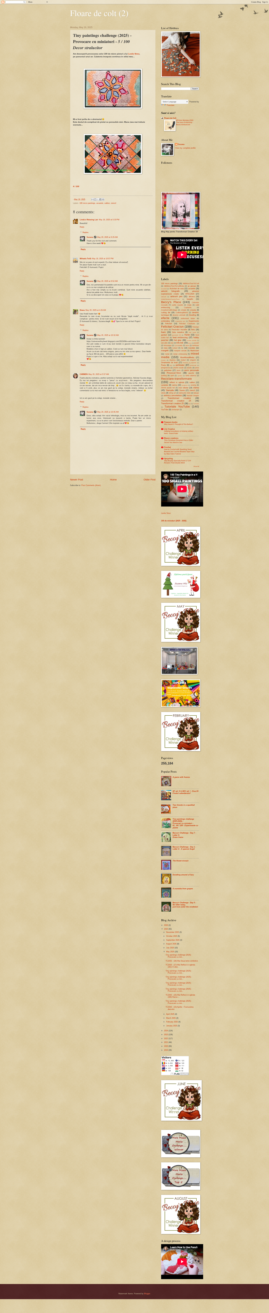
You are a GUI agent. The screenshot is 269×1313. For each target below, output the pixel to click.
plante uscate (178, 368)
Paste (163, 365)
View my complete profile (185, 148)
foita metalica (178, 332)
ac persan (192, 286)
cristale (183, 310)
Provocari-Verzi (174, 373)
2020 (166, 1046)
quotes (180, 375)
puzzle (191, 373)
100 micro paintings (87, 203)
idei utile (164, 343)
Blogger (147, 1294)
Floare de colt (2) (99, 12)
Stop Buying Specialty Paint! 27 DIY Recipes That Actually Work (177, 462)
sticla (163, 393)
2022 (166, 1038)
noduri (183, 360)
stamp (196, 387)
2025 (166, 929)
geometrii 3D (176, 335)
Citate (189, 305)
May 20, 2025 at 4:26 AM (95, 310)
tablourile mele (185, 393)
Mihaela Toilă (85, 259)
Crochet (167, 447)
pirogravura (165, 368)
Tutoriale (196, 403)
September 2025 (173, 940)
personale (193, 365)
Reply (82, 227)
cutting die (165, 312)
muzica (172, 360)
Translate (170, 105)
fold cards (192, 332)
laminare (195, 345)
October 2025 (172, 936)
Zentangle (175, 409)
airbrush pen (176, 296)
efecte (165, 318)
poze (178, 370)
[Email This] (92, 199)
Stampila (170, 390)
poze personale (191, 370)
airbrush (163, 296)
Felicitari (168, 324)
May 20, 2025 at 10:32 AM (108, 335)
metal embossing (180, 354)
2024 (166, 1031)
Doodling (192, 315)
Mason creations (171, 438)
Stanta (182, 390)
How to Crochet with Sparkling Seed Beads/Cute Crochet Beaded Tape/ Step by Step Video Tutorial (179, 451)
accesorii (164, 288)
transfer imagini (193, 395)
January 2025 (172, 1026)
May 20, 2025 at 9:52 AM (107, 281)
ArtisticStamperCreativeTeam (170, 299)
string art (172, 393)
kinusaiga (167, 345)
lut (182, 348)
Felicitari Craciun (172, 326)
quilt (172, 375)
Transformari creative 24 (176, 401)
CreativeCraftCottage (169, 310)
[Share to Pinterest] (103, 199)
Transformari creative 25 (172, 403)
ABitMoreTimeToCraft (191, 283)
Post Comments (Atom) (91, 485)
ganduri (164, 335)
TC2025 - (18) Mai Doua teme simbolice (182, 961)
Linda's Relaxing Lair (89, 220)
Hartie (187, 335)
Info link (179, 343)
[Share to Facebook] (100, 199)
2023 (166, 1034)
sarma (174, 385)
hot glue (177, 340)
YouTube (164, 409)
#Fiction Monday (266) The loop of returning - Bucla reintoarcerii (184, 122)
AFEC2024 (189, 294)
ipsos (190, 343)
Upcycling (168, 459)
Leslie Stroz (133, 54)
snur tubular (183, 388)
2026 (166, 925)
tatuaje (196, 393)
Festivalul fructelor (179, 330)
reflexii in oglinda (177, 382)
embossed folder (188, 318)
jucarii (196, 343)
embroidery (165, 321)
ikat (172, 343)
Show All (196, 466)
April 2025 (170, 1014)
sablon (107, 203)
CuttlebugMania (182, 312)
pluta (197, 368)
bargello (190, 299)
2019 (166, 1050)
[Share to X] (97, 199)
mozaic (163, 360)
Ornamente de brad (169, 362)
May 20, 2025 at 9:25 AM (107, 237)
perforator (180, 365)
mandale (191, 348)
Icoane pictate (191, 340)
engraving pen (180, 321)
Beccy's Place (171, 302)
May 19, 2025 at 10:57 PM (102, 259)
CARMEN (84, 374)
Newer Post (76, 479)
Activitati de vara (177, 288)
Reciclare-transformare (176, 378)
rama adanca (190, 375)
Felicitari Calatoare (187, 323)
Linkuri (175, 348)
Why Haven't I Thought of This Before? (178, 424)
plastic (189, 368)
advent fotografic (170, 291)
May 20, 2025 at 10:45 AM (108, 412)
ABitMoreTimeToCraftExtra (174, 286)
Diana (82, 310)
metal (167, 354)
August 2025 (171, 944)
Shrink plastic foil (168, 388)
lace (187, 345)
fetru (193, 330)
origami (193, 360)
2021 (166, 1042)
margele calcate (180, 350)
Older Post (150, 479)
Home (113, 479)
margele (165, 350)
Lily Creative (169, 429)
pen (171, 365)
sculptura (185, 385)
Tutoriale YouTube (177, 406)
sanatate (164, 385)
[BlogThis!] (95, 199)
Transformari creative (179, 398)
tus (190, 403)
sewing (193, 385)
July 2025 (170, 948)
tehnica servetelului (173, 395)
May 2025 (170, 952)
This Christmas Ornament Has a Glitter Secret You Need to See (178, 441)
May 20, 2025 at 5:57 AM (98, 374)
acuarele (99, 203)
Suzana (90, 237)
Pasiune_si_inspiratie (189, 362)
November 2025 (172, 932)
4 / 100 (76, 186)
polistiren (167, 370)
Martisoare (194, 351)
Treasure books (170, 422)
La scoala (178, 345)
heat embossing (180, 337)
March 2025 (171, 1018)
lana (165, 348)
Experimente (194, 321)
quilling (164, 375)
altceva (192, 296)
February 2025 (172, 1022)
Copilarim (187, 307)
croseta (193, 310)
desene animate (179, 315)
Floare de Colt (170, 118)
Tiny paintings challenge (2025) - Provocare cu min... (179, 956)
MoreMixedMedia (187, 357)
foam (163, 332)
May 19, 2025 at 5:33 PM (109, 220)
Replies (86, 232)
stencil (113, 203)
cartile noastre (177, 305)
